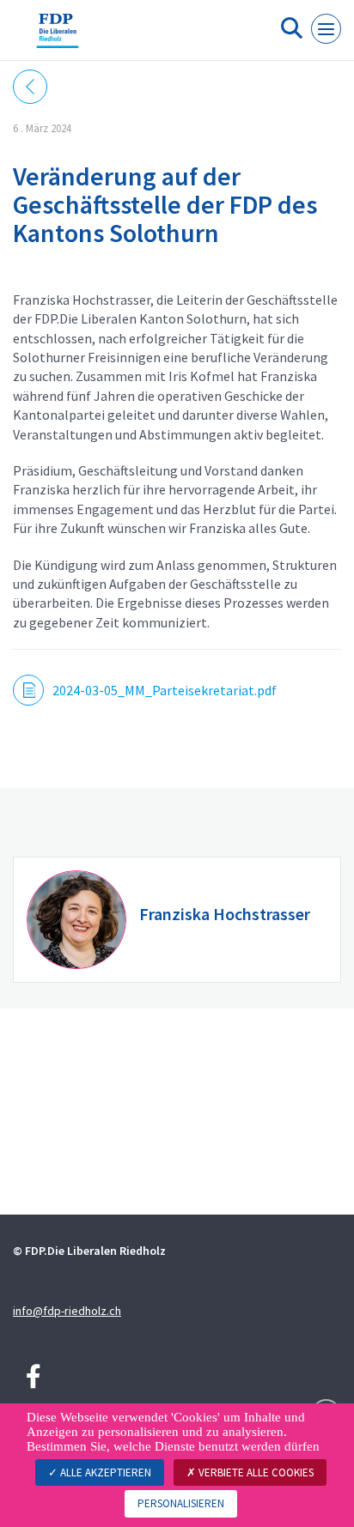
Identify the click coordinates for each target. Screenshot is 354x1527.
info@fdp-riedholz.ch (67, 1310)
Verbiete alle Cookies (255, 1472)
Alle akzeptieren (104, 1472)
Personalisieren (180, 1503)
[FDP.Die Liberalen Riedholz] (57, 37)
